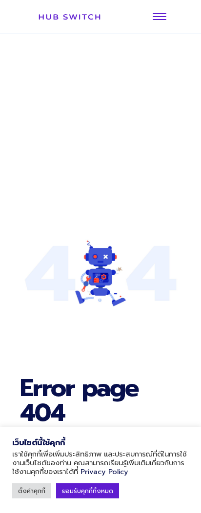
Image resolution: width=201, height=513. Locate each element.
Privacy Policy (104, 471)
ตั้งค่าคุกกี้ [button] (31, 490)
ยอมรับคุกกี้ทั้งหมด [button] (87, 490)
